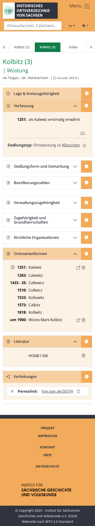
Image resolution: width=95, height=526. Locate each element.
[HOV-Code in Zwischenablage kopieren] (54, 78)
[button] (83, 267)
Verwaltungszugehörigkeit (37, 202)
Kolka (73, 47)
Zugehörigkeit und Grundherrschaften (31, 220)
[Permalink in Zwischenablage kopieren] (78, 391)
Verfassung (24, 105)
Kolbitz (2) (21, 47)
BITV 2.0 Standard (59, 521)
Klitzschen (71, 145)
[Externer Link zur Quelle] (78, 268)
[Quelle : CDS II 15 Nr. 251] (83, 268)
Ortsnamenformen (30, 253)
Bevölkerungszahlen (32, 182)
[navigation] (47, 47)
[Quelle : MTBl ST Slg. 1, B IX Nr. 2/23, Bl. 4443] (83, 320)
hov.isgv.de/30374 (57, 391)
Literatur (21, 341)
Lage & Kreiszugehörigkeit (36, 93)
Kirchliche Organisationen (36, 237)
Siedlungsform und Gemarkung (41, 166)
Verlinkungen (25, 376)
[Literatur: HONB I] (83, 356)
